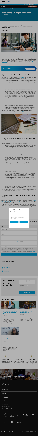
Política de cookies (13, 218)
